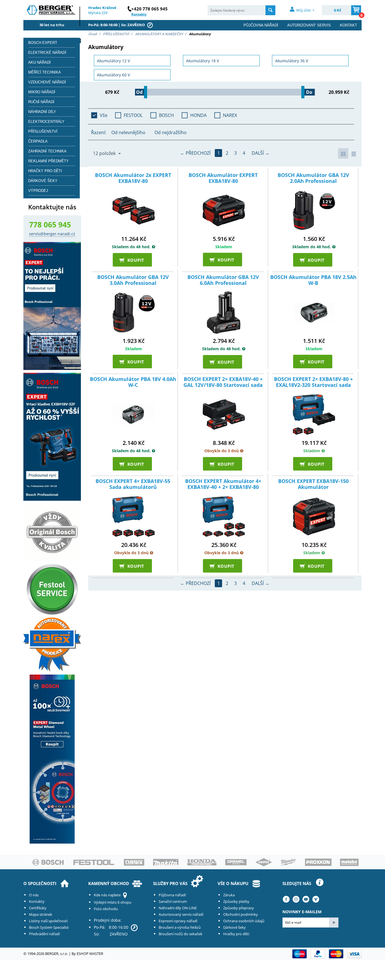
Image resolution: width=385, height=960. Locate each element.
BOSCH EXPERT (42, 43)
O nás (34, 894)
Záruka (229, 894)
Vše (103, 115)
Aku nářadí (39, 62)
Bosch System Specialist (49, 927)
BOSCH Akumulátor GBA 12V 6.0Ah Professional (223, 280)
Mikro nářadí (41, 92)
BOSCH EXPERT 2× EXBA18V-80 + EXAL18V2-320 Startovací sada (313, 382)
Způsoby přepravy (238, 907)
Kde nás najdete (107, 894)
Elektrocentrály (46, 121)
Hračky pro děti (45, 171)
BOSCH (166, 115)
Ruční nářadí (41, 102)
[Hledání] (270, 10)
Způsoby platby (236, 901)
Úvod (92, 34)
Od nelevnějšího (128, 132)
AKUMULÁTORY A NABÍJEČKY (159, 34)
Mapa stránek (40, 914)
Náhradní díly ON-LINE (178, 907)
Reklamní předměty (48, 161)
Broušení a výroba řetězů (180, 927)
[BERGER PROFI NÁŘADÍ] (51, 11)
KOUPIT (133, 260)
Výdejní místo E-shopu (112, 902)
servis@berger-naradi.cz (52, 233)
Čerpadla (38, 141)
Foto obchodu (106, 908)
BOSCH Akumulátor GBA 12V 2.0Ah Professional (313, 178)
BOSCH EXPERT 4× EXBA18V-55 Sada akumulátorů (133, 484)
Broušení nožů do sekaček (180, 933)
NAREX (230, 115)
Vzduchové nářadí (47, 82)
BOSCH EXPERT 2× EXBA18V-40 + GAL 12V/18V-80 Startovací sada (223, 382)
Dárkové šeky (234, 927)
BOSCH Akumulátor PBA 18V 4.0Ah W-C (133, 382)
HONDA (198, 115)
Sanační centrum (173, 901)
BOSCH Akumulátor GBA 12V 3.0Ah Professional (133, 280)
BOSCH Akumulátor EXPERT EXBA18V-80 (223, 178)
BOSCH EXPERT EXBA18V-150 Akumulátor (313, 484)
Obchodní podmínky (240, 914)
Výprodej (38, 191)
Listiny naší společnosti (48, 920)
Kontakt (348, 25)
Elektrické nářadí (47, 52)
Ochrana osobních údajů (243, 920)
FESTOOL (133, 115)
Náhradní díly (42, 112)
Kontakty (37, 901)
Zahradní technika (47, 151)
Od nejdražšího (170, 132)
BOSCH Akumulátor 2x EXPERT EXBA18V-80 (133, 178)
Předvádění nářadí (44, 933)
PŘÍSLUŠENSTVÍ (116, 34)
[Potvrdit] (333, 922)
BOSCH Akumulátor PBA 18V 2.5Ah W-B (313, 280)
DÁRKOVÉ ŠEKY (42, 181)
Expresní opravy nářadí (178, 920)
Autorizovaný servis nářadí (181, 914)
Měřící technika (44, 72)
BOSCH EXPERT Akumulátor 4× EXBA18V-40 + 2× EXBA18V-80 (223, 484)
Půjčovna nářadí (261, 25)
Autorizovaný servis (309, 25)
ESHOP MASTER (90, 953)
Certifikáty (38, 907)
